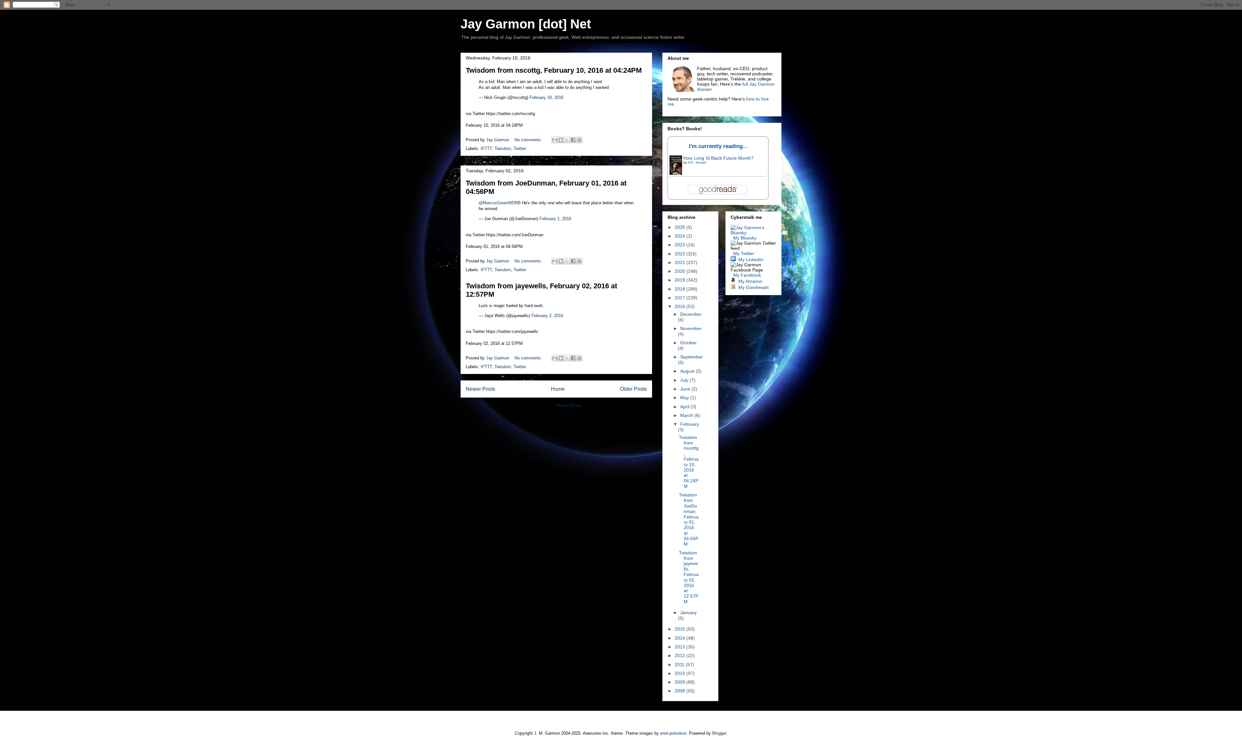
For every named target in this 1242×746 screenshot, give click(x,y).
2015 (680, 629)
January (688, 612)
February (689, 424)
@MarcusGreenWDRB (500, 202)
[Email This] (554, 140)
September (691, 356)
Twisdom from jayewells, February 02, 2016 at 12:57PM (689, 577)
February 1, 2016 (555, 218)
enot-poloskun (673, 733)
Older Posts (633, 389)
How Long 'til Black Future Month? (718, 158)
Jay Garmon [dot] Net (526, 24)
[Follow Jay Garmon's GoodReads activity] (733, 287)
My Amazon (750, 281)
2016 (680, 306)
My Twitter (743, 253)
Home (558, 389)
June (686, 388)
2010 (680, 673)
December (691, 314)
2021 (680, 262)
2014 (680, 638)
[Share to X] (567, 140)
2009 (680, 682)
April (685, 406)
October (688, 342)
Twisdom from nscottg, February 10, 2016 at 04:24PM (554, 70)
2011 (680, 664)
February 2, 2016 (547, 315)
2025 (680, 227)
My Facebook (747, 275)
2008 (680, 690)
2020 (680, 271)
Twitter (520, 148)
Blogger (719, 733)
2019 (680, 279)
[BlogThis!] (561, 140)
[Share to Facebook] (573, 140)
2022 (680, 253)
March (687, 415)
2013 (680, 646)
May (685, 397)
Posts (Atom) (569, 405)
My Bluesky (745, 237)
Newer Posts (480, 389)
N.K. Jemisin (697, 162)
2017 (680, 297)
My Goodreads (753, 287)
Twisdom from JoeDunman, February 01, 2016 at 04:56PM (689, 519)
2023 (680, 244)
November (691, 328)
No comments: (529, 139)
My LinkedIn (750, 259)
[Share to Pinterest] (579, 140)
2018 (680, 289)
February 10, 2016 (546, 97)
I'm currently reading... (718, 146)
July (685, 380)
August (688, 371)
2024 (680, 236)
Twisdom (503, 148)
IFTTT (486, 148)
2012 (680, 655)
